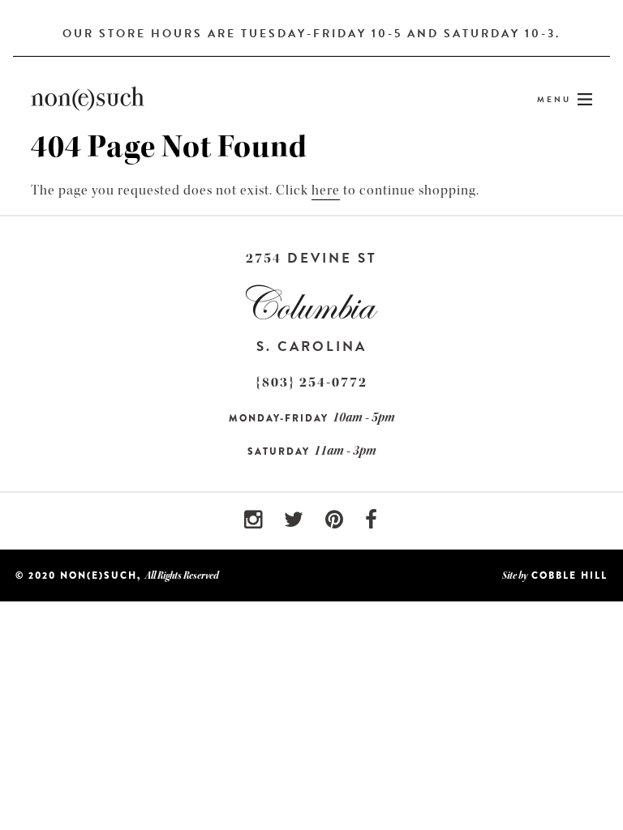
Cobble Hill (569, 575)
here (326, 190)
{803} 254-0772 (311, 382)
